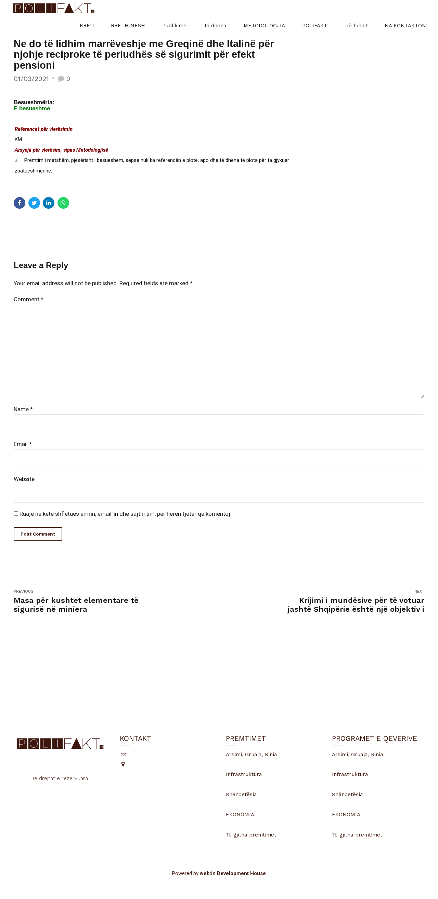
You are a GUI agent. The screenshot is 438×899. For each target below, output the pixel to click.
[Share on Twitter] (34, 203)
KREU (87, 26)
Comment (28, 299)
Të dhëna (215, 26)
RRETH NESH (128, 26)
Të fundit (357, 26)
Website (24, 478)
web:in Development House (233, 873)
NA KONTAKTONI (406, 26)
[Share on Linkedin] (48, 203)
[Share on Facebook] (19, 203)
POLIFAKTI (315, 26)
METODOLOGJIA (264, 26)
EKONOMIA (240, 815)
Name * (23, 409)
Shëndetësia (241, 794)
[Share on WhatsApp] (63, 203)
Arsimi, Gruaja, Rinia (251, 754)
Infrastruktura (244, 774)
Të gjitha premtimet (251, 835)
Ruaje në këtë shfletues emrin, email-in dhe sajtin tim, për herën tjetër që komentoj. (126, 513)
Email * (23, 444)
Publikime (174, 26)
